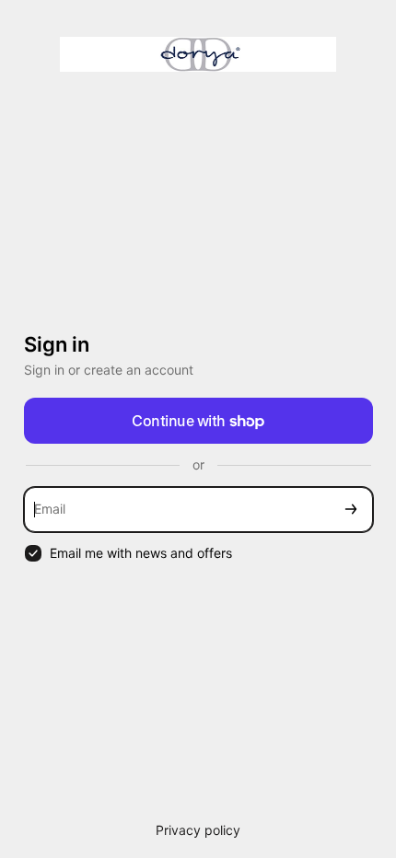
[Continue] (351, 509)
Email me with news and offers (141, 553)
